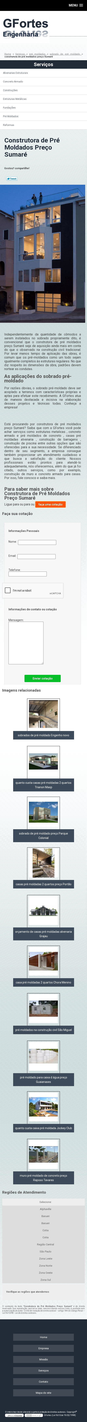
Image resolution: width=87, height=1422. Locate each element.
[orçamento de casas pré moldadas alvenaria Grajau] (43, 911)
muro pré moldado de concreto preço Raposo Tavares (43, 1178)
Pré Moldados (10, 116)
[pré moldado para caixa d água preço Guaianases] (43, 1057)
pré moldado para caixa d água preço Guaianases (43, 1079)
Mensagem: (16, 620)
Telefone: (14, 570)
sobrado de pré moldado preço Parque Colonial (43, 836)
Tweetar (11, 179)
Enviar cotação (43, 678)
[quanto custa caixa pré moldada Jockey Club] (43, 1107)
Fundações (9, 107)
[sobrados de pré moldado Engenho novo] (43, 714)
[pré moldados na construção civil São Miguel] (43, 1009)
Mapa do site (43, 1392)
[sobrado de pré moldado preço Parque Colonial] (43, 813)
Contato (43, 1381)
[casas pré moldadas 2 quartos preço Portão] (43, 863)
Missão (43, 1359)
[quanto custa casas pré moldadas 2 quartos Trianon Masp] (43, 762)
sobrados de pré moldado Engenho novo (43, 735)
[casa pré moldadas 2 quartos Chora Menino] (43, 962)
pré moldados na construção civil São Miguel (43, 1030)
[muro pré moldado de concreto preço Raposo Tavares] (43, 1155)
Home (43, 1337)
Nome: (13, 541)
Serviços (43, 64)
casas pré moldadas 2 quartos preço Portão (43, 884)
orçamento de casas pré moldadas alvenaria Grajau (43, 934)
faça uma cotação (50, 504)
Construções (10, 90)
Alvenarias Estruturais (15, 73)
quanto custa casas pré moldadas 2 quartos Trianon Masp (43, 785)
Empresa (43, 1348)
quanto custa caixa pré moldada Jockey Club (43, 1128)
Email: (12, 555)
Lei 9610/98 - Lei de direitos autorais (19, 1313)
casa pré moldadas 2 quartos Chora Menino (43, 982)
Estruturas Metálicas (15, 99)
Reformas (8, 125)
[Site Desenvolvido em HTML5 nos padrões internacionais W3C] (34, 1415)
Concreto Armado (13, 81)
